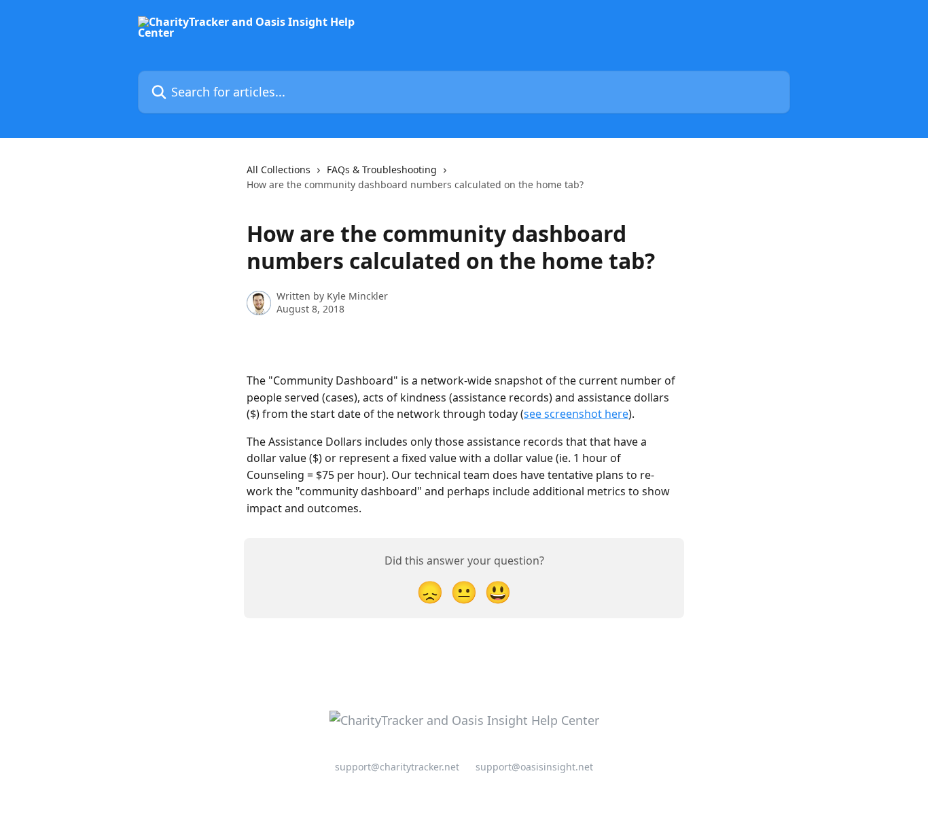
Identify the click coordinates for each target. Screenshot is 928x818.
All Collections (278, 169)
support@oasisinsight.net (534, 766)
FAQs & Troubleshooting (382, 169)
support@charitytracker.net (397, 766)
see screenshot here (576, 413)
